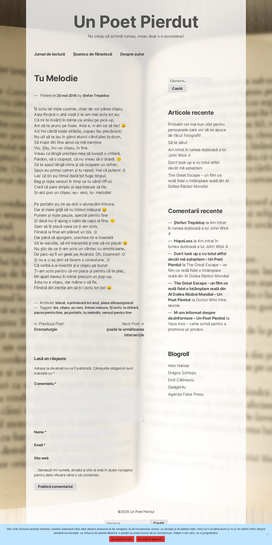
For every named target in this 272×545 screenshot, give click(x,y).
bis (55, 307)
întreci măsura (96, 307)
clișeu (64, 307)
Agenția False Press (186, 394)
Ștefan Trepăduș (96, 95)
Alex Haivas (178, 365)
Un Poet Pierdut (136, 22)
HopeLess (183, 241)
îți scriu (116, 307)
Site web (41, 458)
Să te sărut (177, 142)
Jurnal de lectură (49, 54)
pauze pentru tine (48, 312)
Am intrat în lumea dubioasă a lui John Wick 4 (198, 228)
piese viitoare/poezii (117, 303)
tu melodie (91, 312)
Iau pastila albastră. (150, 539)
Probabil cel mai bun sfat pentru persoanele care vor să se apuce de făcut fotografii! (197, 130)
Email (40, 445)
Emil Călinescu (181, 380)
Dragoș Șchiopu (182, 372)
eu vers (77, 307)
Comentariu (45, 384)
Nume (40, 432)
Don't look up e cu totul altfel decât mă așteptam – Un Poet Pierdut (197, 259)
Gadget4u (177, 387)
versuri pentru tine (117, 312)
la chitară (130, 307)
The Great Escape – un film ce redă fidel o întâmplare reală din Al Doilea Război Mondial (198, 181)
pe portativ (73, 312)
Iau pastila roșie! (121, 539)
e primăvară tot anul (83, 303)
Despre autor (132, 54)
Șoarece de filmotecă (92, 54)
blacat (60, 303)
